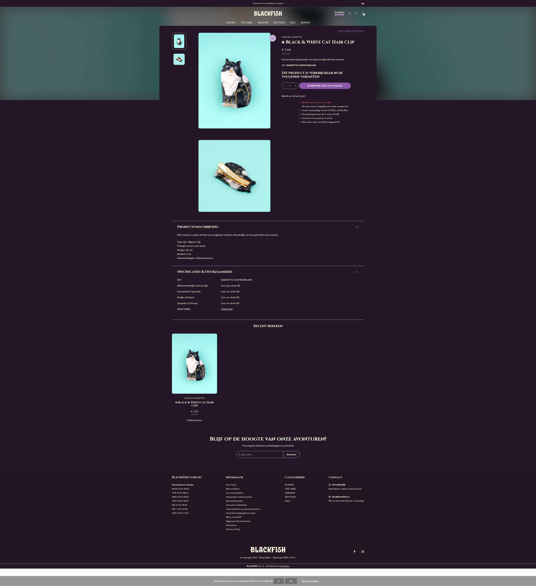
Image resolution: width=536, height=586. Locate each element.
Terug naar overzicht (351, 31)
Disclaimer (231, 525)
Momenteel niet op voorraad (325, 86)
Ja (279, 581)
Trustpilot (284, 566)
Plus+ (293, 557)
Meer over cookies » (310, 581)
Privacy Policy (233, 529)
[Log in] (349, 13)
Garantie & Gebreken (236, 505)
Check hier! (227, 309)
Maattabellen (233, 489)
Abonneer (291, 454)
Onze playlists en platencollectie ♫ (243, 509)
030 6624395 (338, 484)
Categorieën (295, 477)
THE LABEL (247, 22)
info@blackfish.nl (341, 496)
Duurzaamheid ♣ (234, 493)
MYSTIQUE (279, 22)
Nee (291, 581)
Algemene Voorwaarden (238, 521)
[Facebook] (354, 551)
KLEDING (231, 22)
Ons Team (231, 484)
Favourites (272, 38)
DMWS (285, 557)
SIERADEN (263, 22)
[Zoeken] (356, 13)
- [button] (284, 86)
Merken (305, 22)
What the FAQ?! (234, 517)
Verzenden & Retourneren (239, 497)
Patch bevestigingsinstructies (240, 513)
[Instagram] (363, 551)
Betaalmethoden (234, 501)
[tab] (268, 227)
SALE (292, 22)
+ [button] (295, 86)
